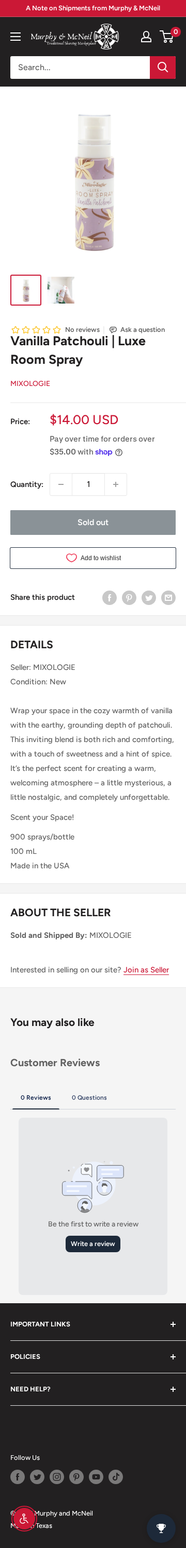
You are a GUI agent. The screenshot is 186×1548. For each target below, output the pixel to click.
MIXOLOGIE (30, 383)
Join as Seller (146, 969)
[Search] (163, 67)
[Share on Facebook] (109, 597)
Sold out (93, 522)
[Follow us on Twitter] (37, 1477)
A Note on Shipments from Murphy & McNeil (93, 8)
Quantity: (26, 484)
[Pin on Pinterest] (129, 597)
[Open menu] (15, 36)
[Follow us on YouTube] (96, 1477)
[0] (167, 36)
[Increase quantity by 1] (116, 484)
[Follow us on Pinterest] (76, 1477)
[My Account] (146, 36)
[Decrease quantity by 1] (61, 484)
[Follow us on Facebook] (17, 1477)
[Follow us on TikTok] (116, 1477)
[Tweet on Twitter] (149, 597)
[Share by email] (168, 597)
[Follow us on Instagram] (57, 1477)
